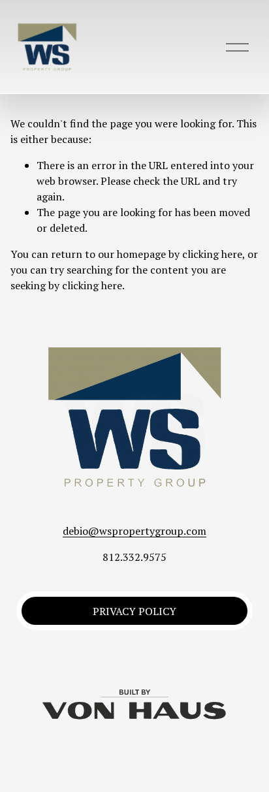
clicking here (212, 254)
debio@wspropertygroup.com (134, 531)
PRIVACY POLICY (134, 611)
